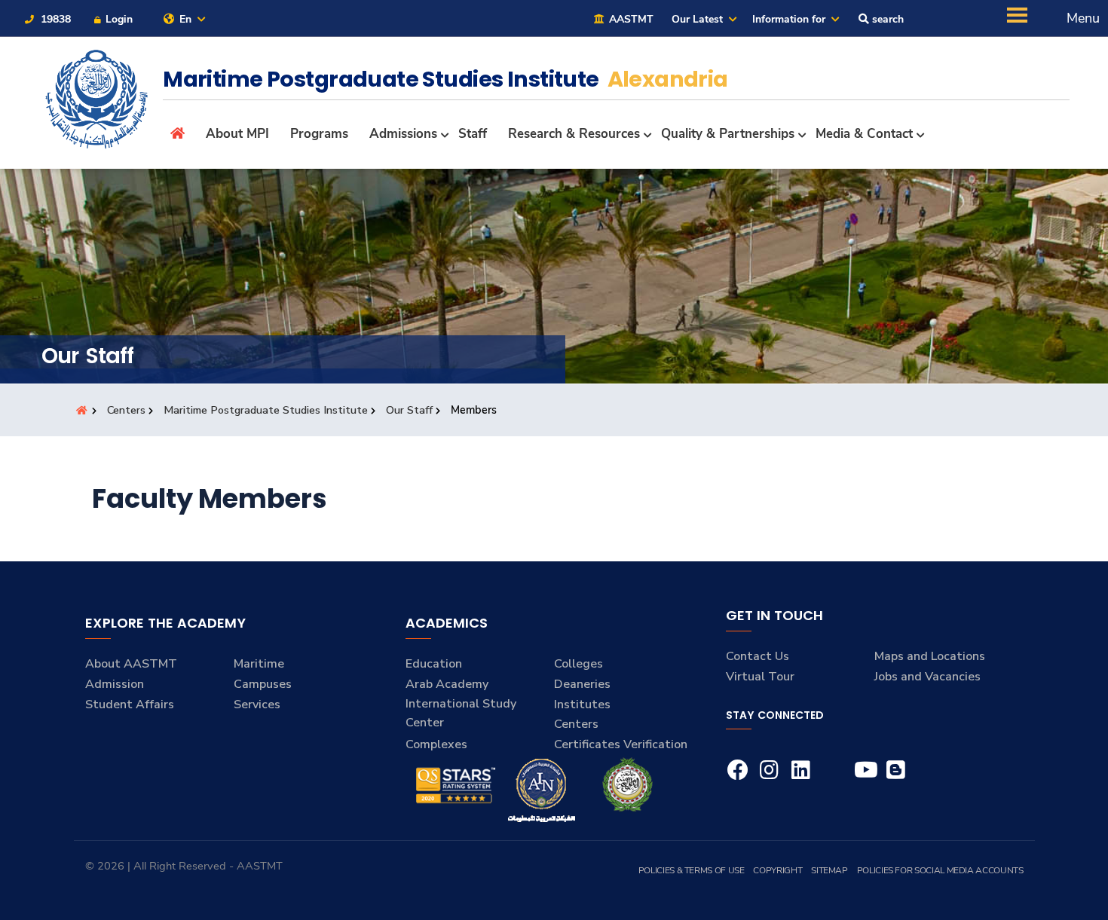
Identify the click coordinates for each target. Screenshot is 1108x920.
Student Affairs (129, 704)
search (886, 19)
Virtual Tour (760, 676)
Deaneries (582, 684)
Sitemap (829, 870)
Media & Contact (864, 133)
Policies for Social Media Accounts (940, 870)
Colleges (578, 664)
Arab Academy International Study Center (461, 703)
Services (257, 704)
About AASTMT (131, 664)
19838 (54, 19)
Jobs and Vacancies (927, 676)
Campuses (263, 684)
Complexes (436, 744)
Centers (126, 409)
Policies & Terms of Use (691, 870)
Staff (472, 133)
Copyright (777, 870)
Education (434, 664)
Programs (319, 133)
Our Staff (409, 409)
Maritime (259, 664)
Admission (114, 684)
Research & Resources (574, 133)
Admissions (403, 133)
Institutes (582, 704)
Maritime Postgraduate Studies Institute (266, 409)
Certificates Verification (620, 744)
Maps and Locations (929, 656)
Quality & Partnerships (727, 133)
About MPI (237, 133)
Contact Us (757, 656)
